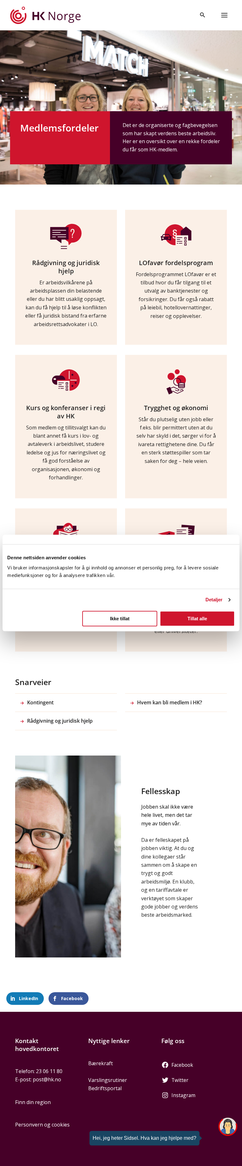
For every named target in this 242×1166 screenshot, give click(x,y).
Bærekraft (100, 1063)
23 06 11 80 (49, 1071)
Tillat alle (197, 618)
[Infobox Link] (66, 277)
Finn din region (33, 1102)
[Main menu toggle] (224, 15)
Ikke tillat (120, 618)
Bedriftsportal (105, 1088)
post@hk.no (47, 1079)
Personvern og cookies (42, 1124)
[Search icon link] (202, 15)
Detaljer (214, 599)
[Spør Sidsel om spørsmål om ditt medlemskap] (227, 1127)
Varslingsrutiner (107, 1080)
